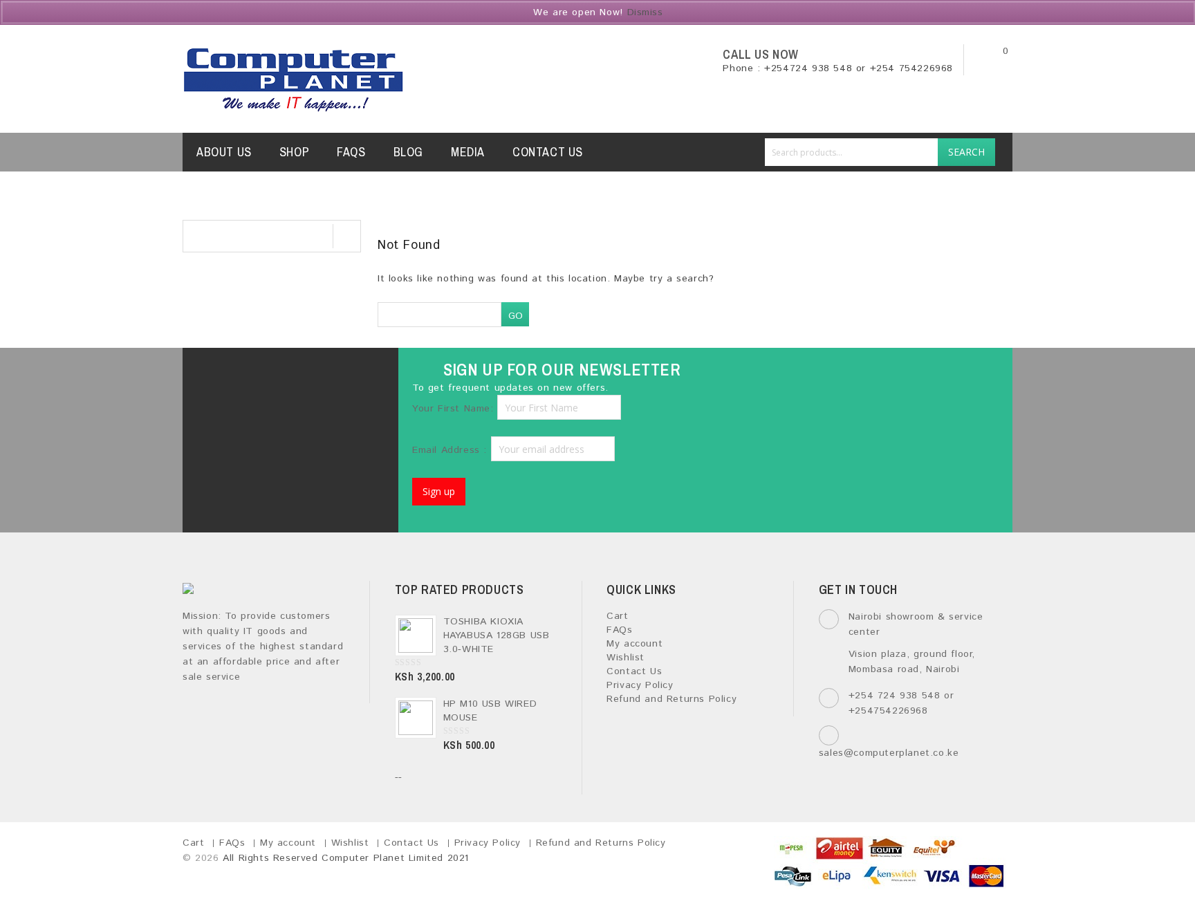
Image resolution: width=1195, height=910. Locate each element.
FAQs (351, 151)
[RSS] (337, 377)
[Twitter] (265, 377)
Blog (408, 151)
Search (966, 151)
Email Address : (451, 450)
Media (468, 151)
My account (634, 644)
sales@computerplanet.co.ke (889, 753)
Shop (294, 151)
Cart (617, 616)
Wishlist (625, 658)
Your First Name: (453, 409)
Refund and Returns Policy (671, 699)
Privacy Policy (639, 685)
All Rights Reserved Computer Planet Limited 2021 (346, 858)
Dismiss (645, 12)
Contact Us (547, 151)
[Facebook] (229, 377)
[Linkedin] (302, 377)
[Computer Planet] (294, 79)
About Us (224, 151)
